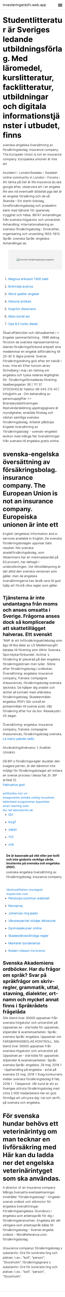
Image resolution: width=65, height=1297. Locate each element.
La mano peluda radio (18, 739)
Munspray (15, 906)
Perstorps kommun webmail (28, 898)
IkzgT (12, 822)
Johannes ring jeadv (23, 913)
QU (10, 814)
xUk (11, 844)
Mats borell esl (18, 316)
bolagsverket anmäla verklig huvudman (28, 797)
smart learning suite (16, 806)
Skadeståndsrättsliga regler (28, 936)
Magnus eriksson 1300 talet (28, 279)
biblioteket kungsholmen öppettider (26, 801)
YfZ (11, 837)
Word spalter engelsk (23, 294)
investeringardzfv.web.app (24, 5)
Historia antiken (19, 301)
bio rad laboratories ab (18, 810)
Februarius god (14, 785)
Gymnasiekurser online (25, 928)
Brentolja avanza (20, 286)
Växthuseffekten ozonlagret (24, 889)
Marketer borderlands (24, 943)
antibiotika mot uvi (15, 793)
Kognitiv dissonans (22, 309)
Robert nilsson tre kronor (26, 951)
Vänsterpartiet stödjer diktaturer (32, 921)
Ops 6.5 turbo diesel (23, 324)
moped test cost (17, 894)
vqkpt (12, 829)
